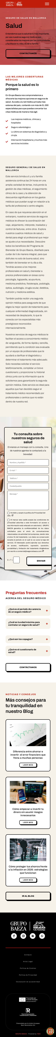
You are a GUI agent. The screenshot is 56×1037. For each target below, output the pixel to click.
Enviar (41, 561)
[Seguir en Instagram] (23, 936)
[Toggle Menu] (47, 4)
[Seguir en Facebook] (14, 936)
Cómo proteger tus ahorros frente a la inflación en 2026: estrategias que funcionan (28, 869)
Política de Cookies (28, 968)
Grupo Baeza (21, 1034)
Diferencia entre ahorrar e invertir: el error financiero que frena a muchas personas (28, 754)
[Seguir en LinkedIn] (33, 936)
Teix (39, 1034)
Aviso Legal (28, 961)
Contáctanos (28, 53)
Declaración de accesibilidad (28, 981)
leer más (28, 765)
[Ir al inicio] (14, 4)
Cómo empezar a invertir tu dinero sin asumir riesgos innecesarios (28, 812)
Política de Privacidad (28, 975)
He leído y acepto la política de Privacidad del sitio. (26, 514)
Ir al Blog (28, 896)
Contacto (28, 955)
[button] (50, 1031)
